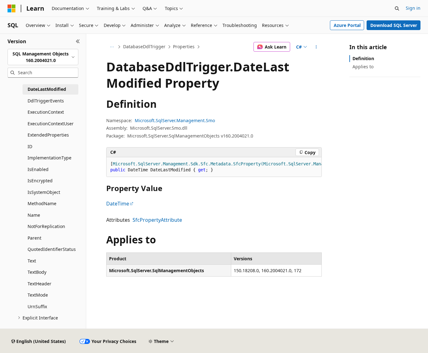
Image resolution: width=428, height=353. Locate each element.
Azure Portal (347, 25)
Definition (363, 58)
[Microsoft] (12, 8)
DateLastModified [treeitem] (47, 89)
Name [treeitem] (34, 215)
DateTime (117, 203)
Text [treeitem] (32, 261)
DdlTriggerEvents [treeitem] (46, 101)
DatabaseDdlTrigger (144, 46)
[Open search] (397, 8)
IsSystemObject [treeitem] (44, 192)
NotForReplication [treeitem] (46, 226)
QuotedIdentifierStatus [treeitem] (52, 249)
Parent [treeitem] (34, 238)
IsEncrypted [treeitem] (40, 181)
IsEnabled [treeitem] (38, 169)
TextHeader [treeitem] (39, 284)
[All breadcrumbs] (111, 47)
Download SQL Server (393, 25)
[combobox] (43, 57)
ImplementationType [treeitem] (49, 158)
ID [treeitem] (30, 146)
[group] (214, 167)
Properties (184, 46)
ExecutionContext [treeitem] (46, 112)
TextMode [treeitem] (38, 295)
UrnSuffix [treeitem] (37, 306)
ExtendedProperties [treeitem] (48, 135)
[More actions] (316, 47)
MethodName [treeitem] (42, 203)
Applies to (362, 67)
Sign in (413, 8)
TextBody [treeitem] (37, 272)
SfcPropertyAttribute (157, 219)
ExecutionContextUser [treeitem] (51, 124)
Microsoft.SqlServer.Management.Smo (175, 120)
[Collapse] (77, 41)
